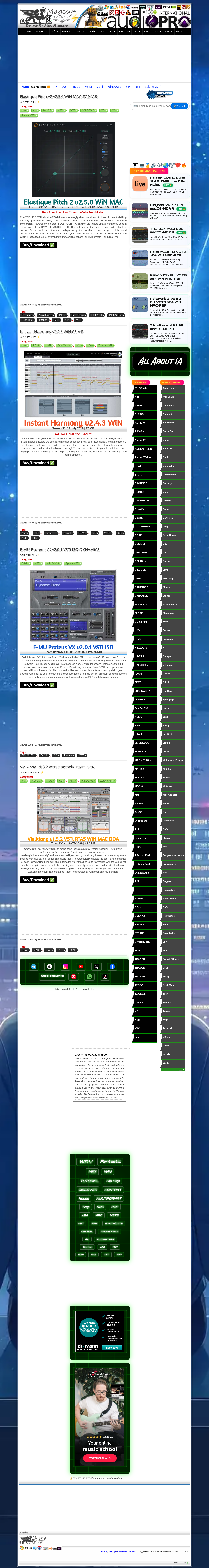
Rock (166, 924)
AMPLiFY (140, 422)
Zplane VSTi (153, 86)
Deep (166, 526)
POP (114, 1247)
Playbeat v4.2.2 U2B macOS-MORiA (167, 206)
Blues (166, 440)
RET (137, 890)
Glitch (166, 682)
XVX (137, 1028)
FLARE (139, 613)
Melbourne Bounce (173, 760)
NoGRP (139, 803)
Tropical (167, 1028)
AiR (137, 396)
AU (128, 31)
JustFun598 (141, 708)
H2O (137, 630)
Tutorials (92, 31)
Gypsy (166, 673)
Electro (167, 587)
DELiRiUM (141, 561)
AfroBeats (168, 396)
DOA (24, 950)
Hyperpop (168, 699)
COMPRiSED (142, 526)
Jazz (165, 717)
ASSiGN (139, 431)
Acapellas (168, 388)
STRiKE (139, 933)
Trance (166, 1011)
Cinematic (168, 466)
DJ (177, 31)
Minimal (167, 768)
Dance (166, 509)
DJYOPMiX (141, 552)
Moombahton (170, 794)
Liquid (166, 742)
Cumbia (167, 500)
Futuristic (168, 639)
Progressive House (173, 855)
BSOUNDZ (141, 483)
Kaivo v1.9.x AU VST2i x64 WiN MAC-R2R (168, 276)
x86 (90, 345)
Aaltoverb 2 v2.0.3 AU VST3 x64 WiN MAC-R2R (166, 302)
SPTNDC (140, 924)
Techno (167, 1002)
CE (36, 533)
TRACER (140, 959)
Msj (137, 794)
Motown (167, 786)
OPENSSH (141, 820)
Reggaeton (169, 890)
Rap (165, 872)
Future (166, 630)
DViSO (138, 578)
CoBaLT (139, 518)
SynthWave (169, 985)
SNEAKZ (140, 916)
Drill (165, 552)
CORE (138, 535)
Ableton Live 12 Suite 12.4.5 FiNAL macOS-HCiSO (167, 181)
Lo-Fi (166, 751)
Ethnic (166, 595)
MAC (109, 31)
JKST (138, 682)
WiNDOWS (114, 86)
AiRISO (139, 405)
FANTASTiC (141, 604)
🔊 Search (179, 106)
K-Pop (166, 725)
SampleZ (140, 898)
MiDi (79, 31)
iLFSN (138, 673)
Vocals (166, 1054)
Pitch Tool (27, 320)
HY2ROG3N (141, 665)
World (166, 1063)
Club (165, 492)
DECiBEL (140, 543)
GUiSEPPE (141, 621)
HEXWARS (141, 647)
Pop (165, 846)
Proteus (68, 755)
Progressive (169, 864)
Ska (165, 950)
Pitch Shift (96, 315)
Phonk (166, 838)
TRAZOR (140, 967)
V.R (67, 320)
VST (135, 31)
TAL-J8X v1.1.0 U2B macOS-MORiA (167, 230)
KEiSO (138, 717)
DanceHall (168, 518)
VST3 (155, 31)
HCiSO (139, 639)
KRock (138, 734)
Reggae (167, 881)
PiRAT (138, 846)
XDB (137, 1019)
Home (175, 1563)
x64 (128, 86)
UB (61, 781)
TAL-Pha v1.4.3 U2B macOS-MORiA (166, 327)
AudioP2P (140, 440)
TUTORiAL (89, 1181)
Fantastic (110, 1161)
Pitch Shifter (115, 315)
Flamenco (168, 613)
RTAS (36, 345)
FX (164, 647)
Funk (166, 621)
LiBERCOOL (142, 742)
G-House (168, 665)
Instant (67, 533)
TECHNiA (140, 976)
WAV (86, 1162)
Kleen (138, 725)
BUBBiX (139, 492)
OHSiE (138, 812)
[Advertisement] (104, 58)
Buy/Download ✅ (38, 244)
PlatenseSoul (142, 864)
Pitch (62, 315)
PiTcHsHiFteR (143, 855)
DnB (165, 543)
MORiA (139, 786)
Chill (165, 457)
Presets (66, 31)
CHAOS (139, 509)
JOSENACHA (142, 691)
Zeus (137, 1037)
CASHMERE (142, 500)
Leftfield (167, 734)
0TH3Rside (141, 388)
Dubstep (167, 561)
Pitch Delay (78, 315)
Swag (166, 976)
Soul (165, 967)
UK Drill (167, 1037)
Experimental (170, 604)
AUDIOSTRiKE (143, 448)
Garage (167, 656)
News (29, 31)
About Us (133, 1551)
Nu (164, 812)
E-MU (25, 563)
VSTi (167, 31)
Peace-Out (141, 838)
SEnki (138, 907)
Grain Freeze (45, 315)
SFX (165, 941)
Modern (167, 777)
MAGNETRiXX (143, 760)
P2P (137, 829)
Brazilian (167, 448)
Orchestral (168, 820)
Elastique (27, 315)
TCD (56, 320)
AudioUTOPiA (143, 457)
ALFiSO (139, 414)
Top (184, 1563)
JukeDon (140, 699)
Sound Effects (171, 959)
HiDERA (139, 656)
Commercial (169, 474)
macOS (75, 86)
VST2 (146, 31)
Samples (40, 31)
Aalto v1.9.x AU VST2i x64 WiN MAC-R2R (168, 253)
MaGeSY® (140, 751)
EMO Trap (168, 578)
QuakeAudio (142, 872)
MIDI (92, 1172)
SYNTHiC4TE (142, 941)
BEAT (138, 466)
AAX (121, 31)
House (166, 708)
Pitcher (43, 320)
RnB (165, 907)
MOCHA (139, 777)
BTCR (138, 474)
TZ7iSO (139, 985)
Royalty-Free (170, 933)
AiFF (119, 1254)
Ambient (167, 414)
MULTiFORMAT (108, 1198)
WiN (102, 31)
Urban (166, 1045)
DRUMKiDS (141, 587)
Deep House (169, 535)
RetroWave (169, 916)
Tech (165, 993)
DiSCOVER (141, 569)
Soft (53, 31)
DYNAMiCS (28, 755)
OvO (165, 829)
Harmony (51, 533)
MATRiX (139, 768)
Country (167, 483)
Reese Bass (169, 898)
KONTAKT (112, 1190)
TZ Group (140, 993)
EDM (165, 569)
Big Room (168, 422)
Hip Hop (167, 691)
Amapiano (168, 405)
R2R (137, 881)
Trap (165, 1019)
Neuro (166, 803)
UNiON (139, 1002)
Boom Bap (168, 431)
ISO (55, 755)
